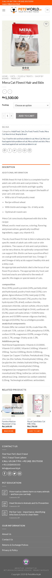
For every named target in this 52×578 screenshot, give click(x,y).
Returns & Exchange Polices (15, 544)
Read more (8, 431)
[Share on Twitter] (14, 150)
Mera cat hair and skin (36, 141)
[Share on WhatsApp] (4, 150)
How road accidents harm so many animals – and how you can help (29, 492)
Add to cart (26, 115)
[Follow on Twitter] (14, 473)
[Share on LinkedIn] (29, 150)
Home (5, 76)
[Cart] (47, 10)
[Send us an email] (19, 473)
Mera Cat (16, 78)
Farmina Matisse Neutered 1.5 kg (9, 422)
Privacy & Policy (10, 550)
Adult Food (15, 131)
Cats (12, 76)
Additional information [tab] (15, 173)
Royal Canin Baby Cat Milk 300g (36, 422)
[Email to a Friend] (19, 150)
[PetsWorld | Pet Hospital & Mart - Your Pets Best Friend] (26, 10)
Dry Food (28, 131)
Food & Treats (25, 76)
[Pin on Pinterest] (24, 150)
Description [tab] (8, 167)
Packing (5, 105)
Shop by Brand (21, 134)
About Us (6, 534)
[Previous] (2, 417)
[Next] (50, 417)
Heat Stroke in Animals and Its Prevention (29, 503)
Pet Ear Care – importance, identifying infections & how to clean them (27, 513)
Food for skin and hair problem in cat (20, 139)
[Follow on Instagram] (9, 473)
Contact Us (7, 539)
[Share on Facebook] (9, 150)
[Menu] (3, 10)
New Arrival (10, 134)
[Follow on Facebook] (4, 473)
